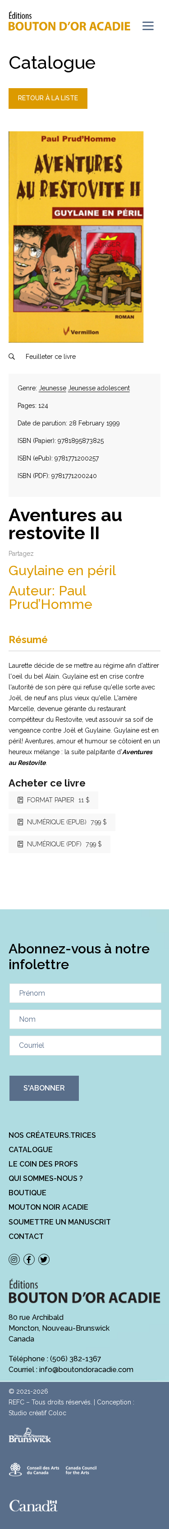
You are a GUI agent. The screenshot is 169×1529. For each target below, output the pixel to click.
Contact (26, 1236)
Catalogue (31, 1149)
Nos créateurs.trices (52, 1135)
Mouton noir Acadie (48, 1207)
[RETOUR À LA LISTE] (48, 106)
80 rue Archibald (36, 1317)
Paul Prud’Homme (50, 597)
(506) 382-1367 (75, 1359)
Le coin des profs (43, 1164)
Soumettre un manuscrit (60, 1222)
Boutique (27, 1193)
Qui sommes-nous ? (46, 1178)
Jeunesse (52, 388)
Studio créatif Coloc (37, 1413)
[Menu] (148, 25)
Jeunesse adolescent (99, 388)
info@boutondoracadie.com (86, 1369)
